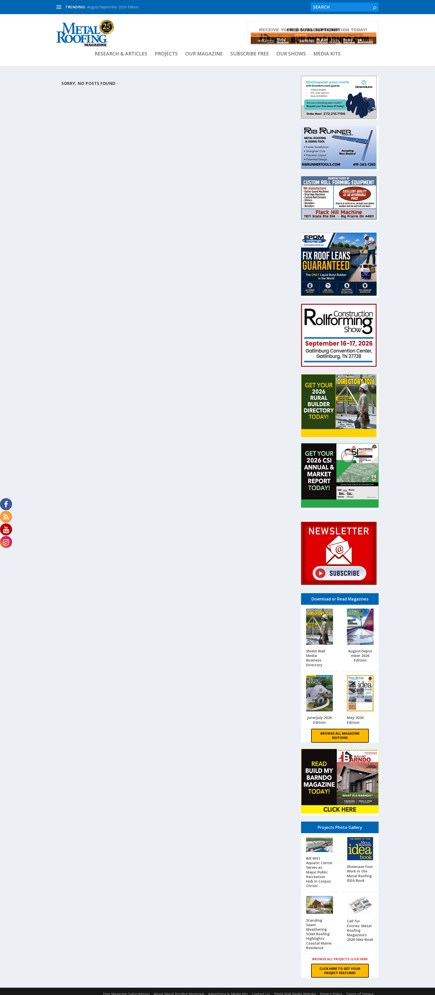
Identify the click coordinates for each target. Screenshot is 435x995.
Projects (166, 54)
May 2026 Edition (355, 720)
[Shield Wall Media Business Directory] (319, 627)
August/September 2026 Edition (113, 7)
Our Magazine (204, 54)
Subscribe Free (249, 54)
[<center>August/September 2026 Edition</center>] (360, 627)
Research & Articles (121, 54)
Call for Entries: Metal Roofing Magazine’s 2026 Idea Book (360, 930)
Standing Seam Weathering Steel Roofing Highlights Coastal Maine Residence (319, 934)
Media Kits (327, 54)
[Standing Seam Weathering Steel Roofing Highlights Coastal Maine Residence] (319, 905)
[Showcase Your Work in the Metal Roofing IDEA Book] (360, 849)
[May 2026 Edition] (360, 694)
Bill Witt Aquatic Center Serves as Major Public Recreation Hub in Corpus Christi (319, 872)
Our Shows (291, 54)
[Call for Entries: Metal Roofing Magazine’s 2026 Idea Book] (360, 906)
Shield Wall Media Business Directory (315, 658)
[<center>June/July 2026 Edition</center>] (319, 694)
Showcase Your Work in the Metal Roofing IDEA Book (360, 873)
